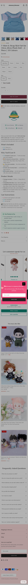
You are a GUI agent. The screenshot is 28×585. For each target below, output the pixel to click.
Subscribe (14, 299)
